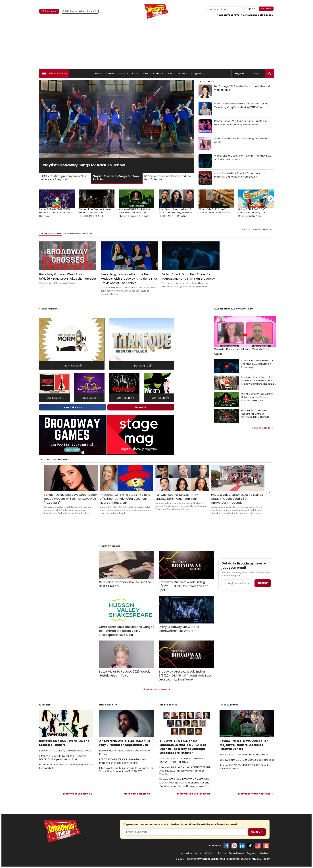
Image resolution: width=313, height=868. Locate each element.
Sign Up (256, 832)
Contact (210, 853)
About (198, 853)
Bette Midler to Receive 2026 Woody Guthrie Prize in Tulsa (124, 674)
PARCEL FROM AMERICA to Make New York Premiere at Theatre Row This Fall (123, 761)
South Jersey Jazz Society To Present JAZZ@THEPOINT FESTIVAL (181, 760)
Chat (135, 73)
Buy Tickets (71, 365)
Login (257, 73)
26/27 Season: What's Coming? (79, 11)
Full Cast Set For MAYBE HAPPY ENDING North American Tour (177, 497)
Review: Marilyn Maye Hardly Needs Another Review (125, 752)
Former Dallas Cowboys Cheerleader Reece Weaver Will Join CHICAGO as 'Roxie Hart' (70, 499)
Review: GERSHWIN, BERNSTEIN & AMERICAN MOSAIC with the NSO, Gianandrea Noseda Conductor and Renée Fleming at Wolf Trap (184, 783)
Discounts (141, 407)
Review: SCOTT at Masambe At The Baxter (244, 754)
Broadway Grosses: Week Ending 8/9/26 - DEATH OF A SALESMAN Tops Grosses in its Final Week (185, 676)
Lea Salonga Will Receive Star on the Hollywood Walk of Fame (242, 88)
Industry (123, 73)
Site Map (264, 853)
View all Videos (261, 428)
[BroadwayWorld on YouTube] (266, 845)
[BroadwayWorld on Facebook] (226, 845)
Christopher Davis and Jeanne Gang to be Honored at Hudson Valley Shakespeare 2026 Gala (126, 631)
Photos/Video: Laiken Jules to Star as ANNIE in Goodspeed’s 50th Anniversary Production (237, 499)
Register (240, 73)
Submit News (236, 853)
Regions (251, 853)
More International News (254, 793)
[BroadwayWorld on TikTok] (250, 845)
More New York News (137, 793)
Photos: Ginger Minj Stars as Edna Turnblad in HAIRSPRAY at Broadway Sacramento (240, 122)
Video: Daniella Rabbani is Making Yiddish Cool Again (241, 140)
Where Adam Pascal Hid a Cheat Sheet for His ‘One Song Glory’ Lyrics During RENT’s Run (241, 105)
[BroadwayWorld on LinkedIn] (242, 845)
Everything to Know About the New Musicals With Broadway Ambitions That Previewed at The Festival (129, 278)
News (98, 73)
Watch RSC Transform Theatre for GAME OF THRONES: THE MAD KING (255, 414)
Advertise (186, 853)
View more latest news (254, 229)
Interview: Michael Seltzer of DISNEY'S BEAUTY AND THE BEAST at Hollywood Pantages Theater (185, 771)
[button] (269, 73)
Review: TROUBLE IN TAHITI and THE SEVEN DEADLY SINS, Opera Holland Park (63, 757)
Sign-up (251, 8)
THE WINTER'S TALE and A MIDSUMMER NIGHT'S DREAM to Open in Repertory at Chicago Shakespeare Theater (182, 747)
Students (158, 73)
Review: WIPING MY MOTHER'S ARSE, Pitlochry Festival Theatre (245, 767)
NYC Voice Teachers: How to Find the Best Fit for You (125, 584)
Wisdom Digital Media (213, 859)
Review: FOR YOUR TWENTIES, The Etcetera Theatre (64, 743)
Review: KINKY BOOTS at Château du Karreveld (247, 760)
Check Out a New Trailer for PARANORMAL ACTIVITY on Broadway (257, 364)
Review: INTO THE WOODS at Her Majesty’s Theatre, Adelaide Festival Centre (244, 745)
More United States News (193, 793)
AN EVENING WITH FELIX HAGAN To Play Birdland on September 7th (124, 743)
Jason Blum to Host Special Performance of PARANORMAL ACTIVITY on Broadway (239, 174)
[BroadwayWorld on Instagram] (234, 845)
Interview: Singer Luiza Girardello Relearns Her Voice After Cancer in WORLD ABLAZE (126, 769)
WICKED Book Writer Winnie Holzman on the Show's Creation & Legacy (257, 397)
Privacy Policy (260, 859)
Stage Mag (197, 73)
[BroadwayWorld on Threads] (258, 845)
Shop (170, 73)
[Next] (270, 198)
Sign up (262, 583)
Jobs (145, 73)
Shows (110, 73)
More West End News (76, 793)
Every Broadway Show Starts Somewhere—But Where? (179, 629)
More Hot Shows (73, 407)
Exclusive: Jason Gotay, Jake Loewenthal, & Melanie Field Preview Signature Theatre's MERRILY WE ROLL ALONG (257, 381)
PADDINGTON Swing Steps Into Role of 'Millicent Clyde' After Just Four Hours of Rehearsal (125, 499)
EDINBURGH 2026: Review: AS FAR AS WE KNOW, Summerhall (66, 766)
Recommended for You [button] (78, 233)
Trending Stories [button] (50, 233)
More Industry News (155, 689)
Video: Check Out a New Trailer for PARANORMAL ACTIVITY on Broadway (242, 157)
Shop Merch (51, 11)
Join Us (222, 853)
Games (182, 73)
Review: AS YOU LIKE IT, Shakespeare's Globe (65, 750)
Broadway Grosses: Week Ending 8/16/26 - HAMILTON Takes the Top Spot (67, 276)
